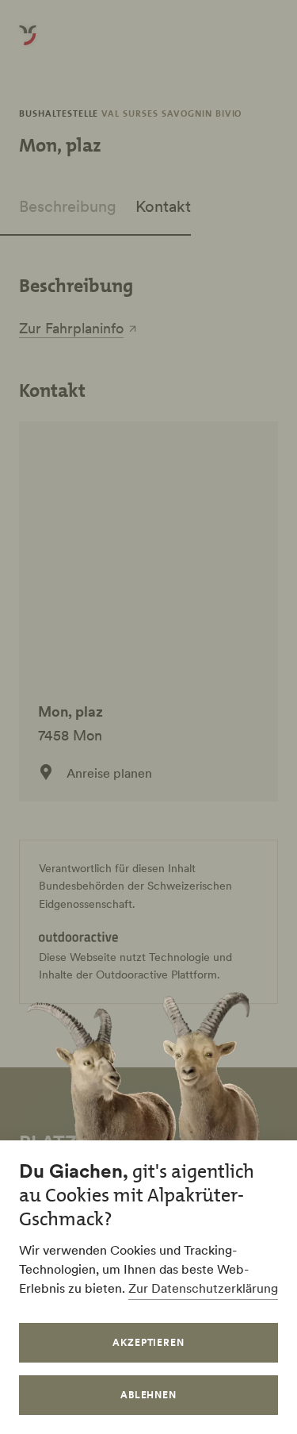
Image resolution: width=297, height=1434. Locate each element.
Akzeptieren (148, 1342)
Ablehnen (148, 1395)
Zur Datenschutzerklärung (203, 1288)
